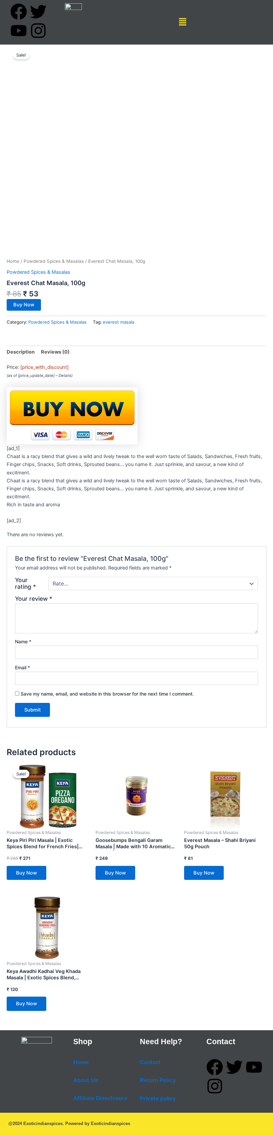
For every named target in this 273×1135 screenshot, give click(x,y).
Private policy (158, 1098)
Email (22, 667)
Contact (150, 1062)
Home (13, 261)
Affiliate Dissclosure (100, 1098)
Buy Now (23, 305)
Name (23, 641)
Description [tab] (21, 352)
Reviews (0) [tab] (55, 352)
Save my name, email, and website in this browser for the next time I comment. (107, 694)
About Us (85, 1080)
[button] (182, 22)
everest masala (118, 322)
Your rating (25, 583)
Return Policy (158, 1080)
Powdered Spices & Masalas (54, 261)
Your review (33, 598)
